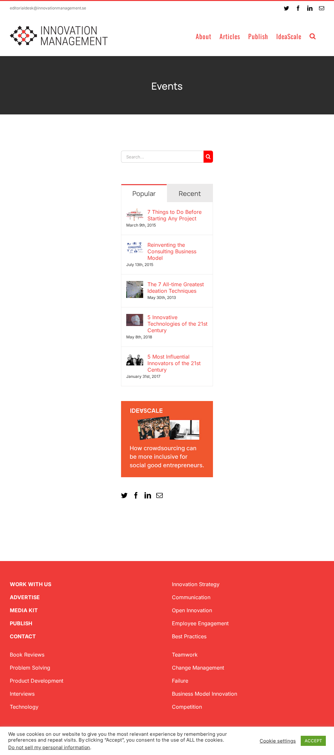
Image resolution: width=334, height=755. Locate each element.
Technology (24, 706)
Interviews (22, 693)
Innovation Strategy (196, 584)
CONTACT (23, 636)
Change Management (198, 667)
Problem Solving (30, 667)
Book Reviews (27, 654)
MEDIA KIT (24, 610)
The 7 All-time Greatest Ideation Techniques (175, 287)
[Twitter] (124, 495)
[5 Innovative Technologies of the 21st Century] (134, 318)
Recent (190, 193)
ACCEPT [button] (313, 740)
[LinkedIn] (147, 495)
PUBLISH (21, 623)
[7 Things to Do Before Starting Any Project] (134, 212)
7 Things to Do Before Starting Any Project (174, 215)
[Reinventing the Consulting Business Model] (134, 245)
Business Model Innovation (204, 693)
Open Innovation (192, 610)
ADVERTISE (25, 597)
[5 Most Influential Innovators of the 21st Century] (134, 357)
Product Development (36, 680)
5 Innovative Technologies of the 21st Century (177, 323)
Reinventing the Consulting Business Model (171, 251)
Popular (144, 193)
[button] (313, 36)
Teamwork (185, 654)
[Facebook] (136, 495)
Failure (180, 680)
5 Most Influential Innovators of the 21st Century (174, 363)
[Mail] (159, 495)
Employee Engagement (200, 623)
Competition (187, 706)
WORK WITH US (30, 584)
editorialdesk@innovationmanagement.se (48, 8)
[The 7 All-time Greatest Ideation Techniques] (134, 285)
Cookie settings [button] (278, 741)
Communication (191, 597)
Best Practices (189, 636)
